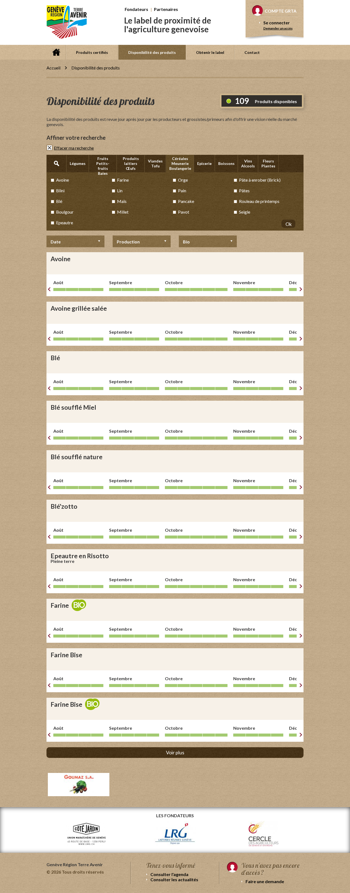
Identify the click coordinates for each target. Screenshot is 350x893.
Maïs (122, 201)
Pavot (183, 211)
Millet (123, 211)
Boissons (226, 163)
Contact (252, 52)
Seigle (244, 211)
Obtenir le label (210, 52)
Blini (60, 190)
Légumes (78, 163)
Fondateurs (136, 9)
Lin (119, 190)
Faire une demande (265, 881)
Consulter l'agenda (169, 874)
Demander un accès (278, 28)
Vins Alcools (248, 163)
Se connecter (276, 22)
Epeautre (64, 222)
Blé (59, 201)
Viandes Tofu (155, 163)
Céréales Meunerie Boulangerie (180, 163)
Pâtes (244, 190)
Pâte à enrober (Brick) (260, 179)
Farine (123, 179)
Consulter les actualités (174, 879)
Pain (182, 190)
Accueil (56, 52)
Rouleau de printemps (259, 201)
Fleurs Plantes (268, 163)
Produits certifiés (92, 52)
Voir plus (175, 752)
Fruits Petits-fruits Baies (102, 166)
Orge (183, 179)
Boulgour (65, 211)
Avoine (62, 179)
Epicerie (204, 163)
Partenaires (166, 9)
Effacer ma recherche (74, 147)
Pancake (186, 201)
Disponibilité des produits (152, 52)
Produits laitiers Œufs (131, 163)
